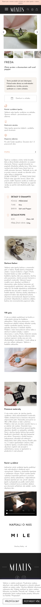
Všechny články (19, 546)
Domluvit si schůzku (23, 98)
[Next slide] (37, 32)
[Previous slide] (3, 32)
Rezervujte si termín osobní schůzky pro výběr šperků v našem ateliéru (20, 2)
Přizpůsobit (12, 601)
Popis (7, 152)
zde (11, 589)
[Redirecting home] (17, 9)
